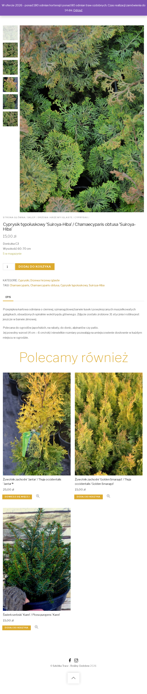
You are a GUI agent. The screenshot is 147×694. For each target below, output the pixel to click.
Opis (8, 297)
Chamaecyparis (19, 285)
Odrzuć (77, 10)
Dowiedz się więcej (17, 496)
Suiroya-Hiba (97, 285)
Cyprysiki (81, 217)
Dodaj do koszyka (35, 266)
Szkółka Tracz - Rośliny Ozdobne (71, 665)
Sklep (31, 217)
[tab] (8, 297)
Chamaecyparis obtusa (44, 285)
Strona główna (14, 217)
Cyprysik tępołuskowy (74, 285)
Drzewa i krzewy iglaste (55, 217)
